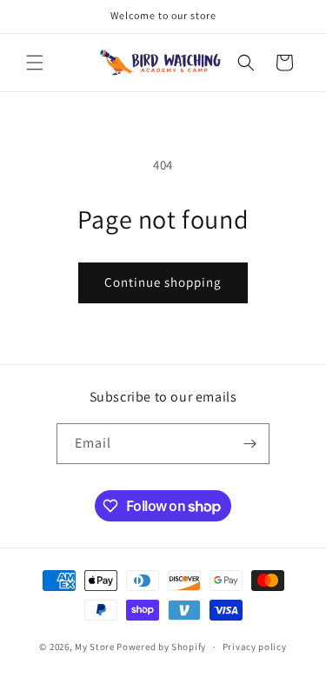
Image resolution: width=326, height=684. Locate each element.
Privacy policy (255, 647)
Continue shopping (163, 282)
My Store (95, 647)
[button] (35, 62)
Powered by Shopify (161, 647)
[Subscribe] (249, 443)
